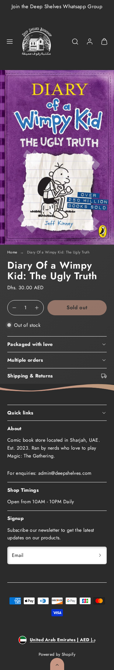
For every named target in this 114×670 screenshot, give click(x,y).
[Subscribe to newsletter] (100, 555)
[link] (89, 41)
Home (12, 252)
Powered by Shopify (57, 654)
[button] (9, 41)
